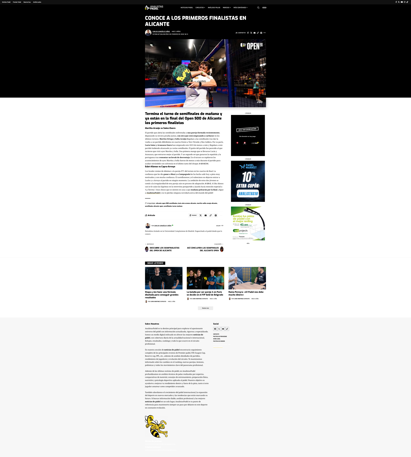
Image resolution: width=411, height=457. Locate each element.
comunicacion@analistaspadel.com (160, 444)
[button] (258, 7)
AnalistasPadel (153, 193)
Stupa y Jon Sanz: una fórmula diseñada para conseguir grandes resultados (161, 295)
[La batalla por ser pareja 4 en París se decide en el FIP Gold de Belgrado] (205, 278)
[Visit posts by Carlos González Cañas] (148, 33)
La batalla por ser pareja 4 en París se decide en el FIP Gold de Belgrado (205, 293)
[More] (264, 32)
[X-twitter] (219, 329)
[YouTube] (401, 2)
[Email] (254, 32)
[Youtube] (223, 329)
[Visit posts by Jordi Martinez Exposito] (146, 301)
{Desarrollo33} (218, 347)
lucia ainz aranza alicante (187, 203)
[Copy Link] (257, 32)
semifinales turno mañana (173, 206)
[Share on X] (251, 32)
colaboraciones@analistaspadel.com (160, 450)
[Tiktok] (407, 2)
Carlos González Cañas (161, 31)
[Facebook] (396, 2)
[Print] (261, 32)
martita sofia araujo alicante (207, 203)
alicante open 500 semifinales (166, 203)
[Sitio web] (222, 225)
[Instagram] (404, 2)
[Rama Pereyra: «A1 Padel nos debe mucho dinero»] (247, 278)
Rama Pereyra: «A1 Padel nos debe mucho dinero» (246, 293)
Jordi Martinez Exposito (158, 301)
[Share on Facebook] (247, 32)
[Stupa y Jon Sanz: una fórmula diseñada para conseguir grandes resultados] (163, 278)
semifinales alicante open (154, 206)
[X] (398, 2)
